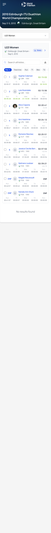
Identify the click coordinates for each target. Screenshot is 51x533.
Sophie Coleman (25, 75)
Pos (6, 70)
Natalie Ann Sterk (26, 191)
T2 (44, 70)
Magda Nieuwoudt (26, 177)
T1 (32, 70)
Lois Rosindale (24, 90)
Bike (38, 70)
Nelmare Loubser (25, 163)
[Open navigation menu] (4, 4)
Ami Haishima (24, 119)
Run (26, 70)
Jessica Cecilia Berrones (27, 148)
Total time (17, 70)
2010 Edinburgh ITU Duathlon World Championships (21, 16)
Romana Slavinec (25, 134)
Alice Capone (24, 105)
